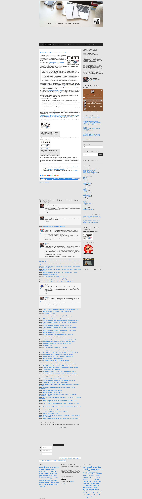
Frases (84, 186)
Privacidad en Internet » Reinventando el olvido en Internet (55, 336)
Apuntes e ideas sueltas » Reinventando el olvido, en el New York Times (57, 325)
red (56, 480)
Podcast (84, 201)
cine (51, 469)
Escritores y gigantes (87, 183)
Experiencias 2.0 (86, 185)
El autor (94, 44)
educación (46, 473)
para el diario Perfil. (74, 166)
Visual (61, 427)
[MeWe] (50, 175)
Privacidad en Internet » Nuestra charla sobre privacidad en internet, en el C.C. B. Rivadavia (61, 375)
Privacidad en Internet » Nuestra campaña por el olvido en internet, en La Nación (59, 365)
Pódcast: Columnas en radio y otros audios (90, 222)
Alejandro (46, 204)
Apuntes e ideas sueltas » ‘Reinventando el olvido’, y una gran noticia (57, 315)
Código (64, 427)
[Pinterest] (49, 175)
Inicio (42, 44)
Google (51, 475)
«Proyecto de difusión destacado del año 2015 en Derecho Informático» (60, 116)
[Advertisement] (71, 35)
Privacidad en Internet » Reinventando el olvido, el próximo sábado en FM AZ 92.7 (59, 371)
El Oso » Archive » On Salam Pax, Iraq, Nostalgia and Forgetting (56, 318)
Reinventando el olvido (49, 482)
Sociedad (84, 205)
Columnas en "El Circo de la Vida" (89, 170)
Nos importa (85, 194)
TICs (40, 486)
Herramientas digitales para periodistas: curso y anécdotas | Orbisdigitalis (58, 356)
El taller (84, 179)
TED (83, 208)
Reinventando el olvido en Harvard (69, 458)
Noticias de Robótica (86, 195)
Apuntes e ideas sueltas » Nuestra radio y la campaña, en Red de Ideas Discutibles (59, 349)
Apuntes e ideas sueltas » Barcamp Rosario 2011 (53, 392)
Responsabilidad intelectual (88, 130)
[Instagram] (56, 175)
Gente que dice (85, 188)
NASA (51, 478)
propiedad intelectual (50, 480)
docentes (55, 471)
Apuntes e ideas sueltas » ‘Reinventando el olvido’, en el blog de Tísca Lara (58, 311)
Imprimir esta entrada (44, 182)
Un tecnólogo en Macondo (88, 209)
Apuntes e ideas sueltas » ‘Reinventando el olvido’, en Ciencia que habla (57, 316)
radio (55, 480)
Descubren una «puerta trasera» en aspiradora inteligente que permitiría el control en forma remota (91, 135)
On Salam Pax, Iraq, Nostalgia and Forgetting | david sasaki (55, 409)
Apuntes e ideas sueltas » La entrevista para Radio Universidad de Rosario (58, 281)
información (43, 477)
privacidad (44, 480)
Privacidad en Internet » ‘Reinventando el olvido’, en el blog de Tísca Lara (58, 354)
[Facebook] (41, 175)
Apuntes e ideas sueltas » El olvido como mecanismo (54, 332)
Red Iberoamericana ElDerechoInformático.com (50, 115)
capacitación (42, 469)
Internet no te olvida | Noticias (49, 313)
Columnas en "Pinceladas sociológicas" (90, 172)
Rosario (40, 484)
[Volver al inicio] (64, 483)
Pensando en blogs (92, 491)
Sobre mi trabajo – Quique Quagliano (50, 413)
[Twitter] (43, 175)
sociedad (52, 484)
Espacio (69, 44)
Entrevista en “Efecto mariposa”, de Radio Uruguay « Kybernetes (56, 278)
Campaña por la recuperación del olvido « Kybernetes (54, 226)
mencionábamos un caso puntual (55, 90)
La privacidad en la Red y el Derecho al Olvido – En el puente (55, 411)
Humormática (85, 190)
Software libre (85, 207)
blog (54, 467)
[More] (58, 175)
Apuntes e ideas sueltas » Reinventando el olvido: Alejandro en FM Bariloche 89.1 (59, 330)
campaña (57, 467)
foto (45, 475)
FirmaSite (43, 498)
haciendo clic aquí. (55, 113)
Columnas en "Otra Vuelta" (88, 171)
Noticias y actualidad (86, 196)
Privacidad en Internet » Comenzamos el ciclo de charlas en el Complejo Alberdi (59, 341)
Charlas (54, 44)
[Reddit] (45, 175)
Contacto (89, 44)
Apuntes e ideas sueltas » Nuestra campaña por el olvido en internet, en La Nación (59, 363)
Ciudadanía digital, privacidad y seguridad (90, 169)
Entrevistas (84, 44)
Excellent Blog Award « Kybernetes (50, 274)
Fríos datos (85, 127)
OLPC (84, 197)
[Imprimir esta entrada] (39, 182)
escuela (51, 473)
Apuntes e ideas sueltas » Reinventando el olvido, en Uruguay (55, 276)
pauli (45, 229)
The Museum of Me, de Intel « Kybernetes (51, 369)
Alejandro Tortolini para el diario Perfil (56, 62)
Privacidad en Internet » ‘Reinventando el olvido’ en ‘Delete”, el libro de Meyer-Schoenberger (61, 352)
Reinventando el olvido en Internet (53, 52)
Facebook (42, 475)
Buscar (100, 154)
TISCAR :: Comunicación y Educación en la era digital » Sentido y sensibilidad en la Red (60, 309)
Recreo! (84, 204)
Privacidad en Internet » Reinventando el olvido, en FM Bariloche (56, 360)
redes (40, 482)
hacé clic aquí (75, 170)
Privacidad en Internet (47, 345)
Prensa (84, 202)
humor (55, 475)
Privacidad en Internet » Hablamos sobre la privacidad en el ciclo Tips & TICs (58, 376)
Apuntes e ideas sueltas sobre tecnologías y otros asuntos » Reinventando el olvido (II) (60, 272)
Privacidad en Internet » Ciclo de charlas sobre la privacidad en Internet (57, 337)
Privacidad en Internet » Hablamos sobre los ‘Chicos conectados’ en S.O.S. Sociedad (60, 373)
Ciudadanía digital (48, 44)
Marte (53, 477)
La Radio (84, 191)
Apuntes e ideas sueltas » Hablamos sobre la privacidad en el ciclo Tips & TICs (59, 380)
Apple (47, 467)
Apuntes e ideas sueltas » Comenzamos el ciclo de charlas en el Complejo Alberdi (59, 339)
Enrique (46, 216)
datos (45, 471)
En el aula (84, 180)
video (43, 486)
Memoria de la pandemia (87, 192)
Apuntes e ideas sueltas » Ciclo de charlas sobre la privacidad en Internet (58, 334)
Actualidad (42, 467)
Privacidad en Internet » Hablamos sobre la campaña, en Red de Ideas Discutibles (59, 350)
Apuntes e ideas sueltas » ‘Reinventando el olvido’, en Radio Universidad (57, 279)
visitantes (72, 481)
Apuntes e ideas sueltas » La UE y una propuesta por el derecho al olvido (57, 362)
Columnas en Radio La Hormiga (88, 173)
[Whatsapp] (54, 175)
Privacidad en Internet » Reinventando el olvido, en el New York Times (57, 343)
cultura (41, 471)
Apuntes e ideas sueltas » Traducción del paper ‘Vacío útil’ (55, 347)
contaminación (54, 469)
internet (49, 477)
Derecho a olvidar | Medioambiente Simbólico (52, 390)
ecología (41, 473)
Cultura (84, 177)
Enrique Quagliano (76, 178)
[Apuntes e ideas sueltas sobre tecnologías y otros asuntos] (71, 13)
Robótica (59, 44)
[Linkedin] (47, 175)
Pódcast (74, 44)
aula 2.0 (51, 467)
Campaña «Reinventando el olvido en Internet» (92, 216)
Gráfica (79, 44)
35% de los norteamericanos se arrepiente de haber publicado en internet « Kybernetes (60, 367)
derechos (50, 471)
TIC (57, 484)
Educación (84, 178)
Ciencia (48, 469)
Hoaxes (84, 189)
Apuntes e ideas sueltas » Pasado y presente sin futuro (54, 378)
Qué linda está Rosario (87, 203)
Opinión (84, 198)
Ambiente (65, 44)
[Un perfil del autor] (91, 80)
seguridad (45, 484)
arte (48, 467)
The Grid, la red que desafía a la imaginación (53, 460)
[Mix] (52, 175)
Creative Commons (86, 176)
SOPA (56, 484)
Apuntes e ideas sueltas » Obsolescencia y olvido (53, 358)
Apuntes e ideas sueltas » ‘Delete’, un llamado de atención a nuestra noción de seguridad (61, 320)
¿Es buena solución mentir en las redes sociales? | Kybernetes (55, 382)
